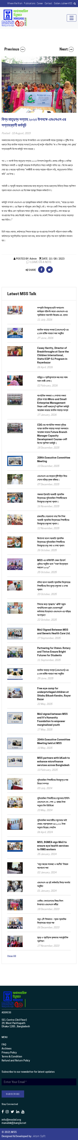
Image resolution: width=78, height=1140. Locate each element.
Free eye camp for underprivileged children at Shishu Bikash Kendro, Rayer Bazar (54, 694)
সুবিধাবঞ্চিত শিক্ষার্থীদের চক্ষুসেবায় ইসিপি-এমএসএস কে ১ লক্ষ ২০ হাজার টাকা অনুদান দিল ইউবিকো (53, 802)
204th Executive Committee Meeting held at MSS (53, 741)
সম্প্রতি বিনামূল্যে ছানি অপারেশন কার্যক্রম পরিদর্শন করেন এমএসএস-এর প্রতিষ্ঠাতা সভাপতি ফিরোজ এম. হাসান (52, 311)
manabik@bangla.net (14, 1122)
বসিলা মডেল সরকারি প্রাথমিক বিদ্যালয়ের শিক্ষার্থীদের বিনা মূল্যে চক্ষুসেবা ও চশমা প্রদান (53, 586)
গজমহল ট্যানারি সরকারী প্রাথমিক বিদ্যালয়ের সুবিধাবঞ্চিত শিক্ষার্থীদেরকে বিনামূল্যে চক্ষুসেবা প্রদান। (52, 498)
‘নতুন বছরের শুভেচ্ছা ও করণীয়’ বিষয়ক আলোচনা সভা (52, 865)
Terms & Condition (12, 1056)
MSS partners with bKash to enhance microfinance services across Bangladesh (53, 761)
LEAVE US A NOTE (41, 262)
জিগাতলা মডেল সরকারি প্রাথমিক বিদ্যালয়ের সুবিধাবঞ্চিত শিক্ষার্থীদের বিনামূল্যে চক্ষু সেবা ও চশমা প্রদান (51, 542)
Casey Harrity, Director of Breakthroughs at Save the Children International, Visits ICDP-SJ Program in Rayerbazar (53, 355)
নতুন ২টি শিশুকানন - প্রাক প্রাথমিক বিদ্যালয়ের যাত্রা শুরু (51, 920)
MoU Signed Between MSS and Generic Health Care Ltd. (53, 631)
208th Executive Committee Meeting (53, 459)
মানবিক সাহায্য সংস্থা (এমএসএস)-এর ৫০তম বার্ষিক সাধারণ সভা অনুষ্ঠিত (53, 671)
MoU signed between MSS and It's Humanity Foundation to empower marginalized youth (52, 719)
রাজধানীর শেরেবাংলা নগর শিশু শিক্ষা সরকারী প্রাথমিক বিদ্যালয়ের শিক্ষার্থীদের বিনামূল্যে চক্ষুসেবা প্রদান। (53, 520)
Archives (6, 1048)
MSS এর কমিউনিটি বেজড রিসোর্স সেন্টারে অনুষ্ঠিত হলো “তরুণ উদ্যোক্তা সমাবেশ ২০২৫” (52, 564)
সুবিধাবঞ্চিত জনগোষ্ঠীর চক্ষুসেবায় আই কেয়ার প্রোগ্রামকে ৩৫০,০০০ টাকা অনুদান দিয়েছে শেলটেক (52, 824)
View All (11, 956)
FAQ (4, 1044)
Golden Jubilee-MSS (63, 3)
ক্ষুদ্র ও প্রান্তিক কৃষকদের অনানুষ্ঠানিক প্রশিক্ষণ (52, 939)
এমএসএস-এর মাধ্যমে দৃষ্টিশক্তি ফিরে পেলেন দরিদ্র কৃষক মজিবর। (52, 477)
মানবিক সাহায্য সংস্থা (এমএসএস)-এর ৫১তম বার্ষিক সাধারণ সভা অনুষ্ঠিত (53, 331)
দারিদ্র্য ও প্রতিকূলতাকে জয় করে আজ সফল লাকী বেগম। (52, 379)
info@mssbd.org (11, 1119)
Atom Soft (39, 1136)
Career (40, 3)
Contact (48, 3)
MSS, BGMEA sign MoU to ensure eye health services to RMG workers (53, 845)
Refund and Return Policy (16, 1060)
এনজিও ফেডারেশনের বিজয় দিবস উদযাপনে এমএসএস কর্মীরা (50, 902)
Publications (29, 3)
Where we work (14, 3)
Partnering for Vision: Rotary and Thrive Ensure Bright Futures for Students (54, 651)
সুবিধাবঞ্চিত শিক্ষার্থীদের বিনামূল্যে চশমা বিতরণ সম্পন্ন (52, 781)
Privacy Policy (9, 1052)
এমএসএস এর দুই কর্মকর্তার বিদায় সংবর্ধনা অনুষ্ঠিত (53, 884)
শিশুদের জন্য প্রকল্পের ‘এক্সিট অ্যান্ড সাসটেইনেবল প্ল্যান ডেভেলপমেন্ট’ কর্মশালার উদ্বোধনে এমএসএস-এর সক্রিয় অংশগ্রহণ (54, 609)
